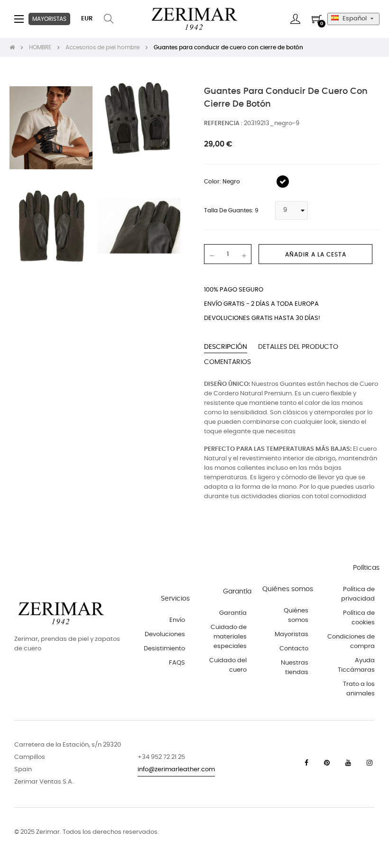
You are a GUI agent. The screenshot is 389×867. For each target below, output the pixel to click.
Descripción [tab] (225, 347)
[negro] (282, 181)
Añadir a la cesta (315, 254)
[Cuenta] (295, 19)
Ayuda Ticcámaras (356, 665)
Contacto (293, 649)
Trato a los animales (359, 689)
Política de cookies (359, 618)
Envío (177, 620)
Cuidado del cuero (228, 665)
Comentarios (227, 362)
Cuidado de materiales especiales (229, 636)
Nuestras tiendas (294, 667)
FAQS (177, 663)
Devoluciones (165, 634)
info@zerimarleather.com (176, 770)
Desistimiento (164, 649)
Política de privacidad (358, 594)
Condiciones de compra (351, 641)
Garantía (233, 613)
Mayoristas (291, 634)
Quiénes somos (296, 615)
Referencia (222, 123)
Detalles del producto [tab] (298, 347)
